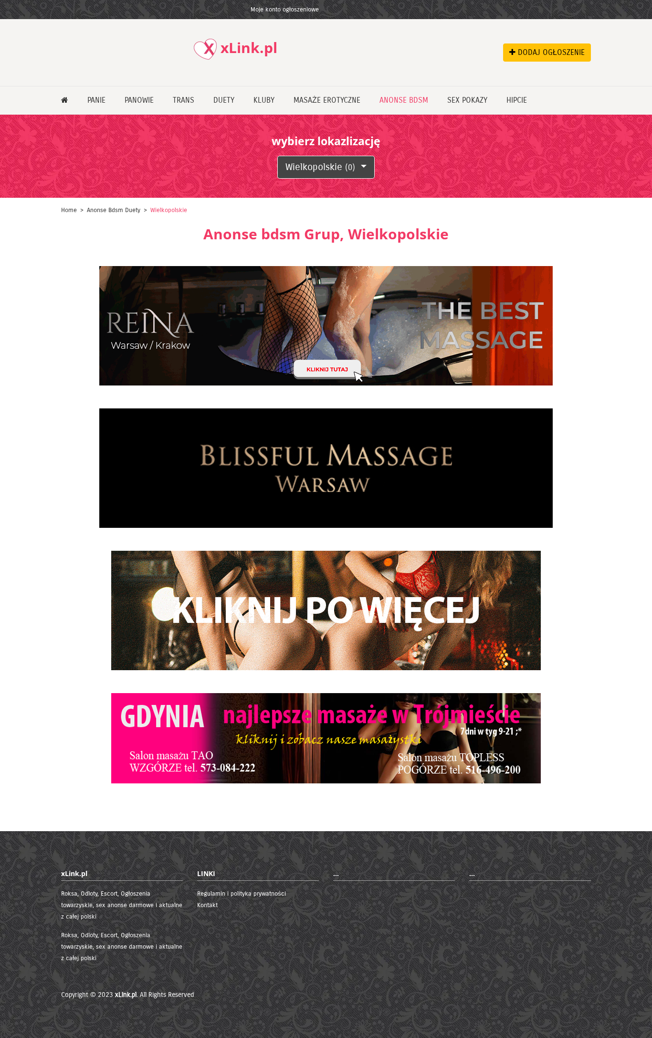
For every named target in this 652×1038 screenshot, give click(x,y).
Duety (223, 100)
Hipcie (516, 100)
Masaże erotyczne (327, 100)
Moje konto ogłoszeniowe (285, 9)
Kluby (263, 100)
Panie (96, 100)
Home (69, 210)
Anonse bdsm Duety (113, 210)
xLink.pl (126, 995)
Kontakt (207, 905)
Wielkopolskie (320, 166)
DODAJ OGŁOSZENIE (550, 52)
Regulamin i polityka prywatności (241, 894)
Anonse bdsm (403, 100)
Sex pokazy (467, 100)
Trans (183, 100)
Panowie (139, 100)
